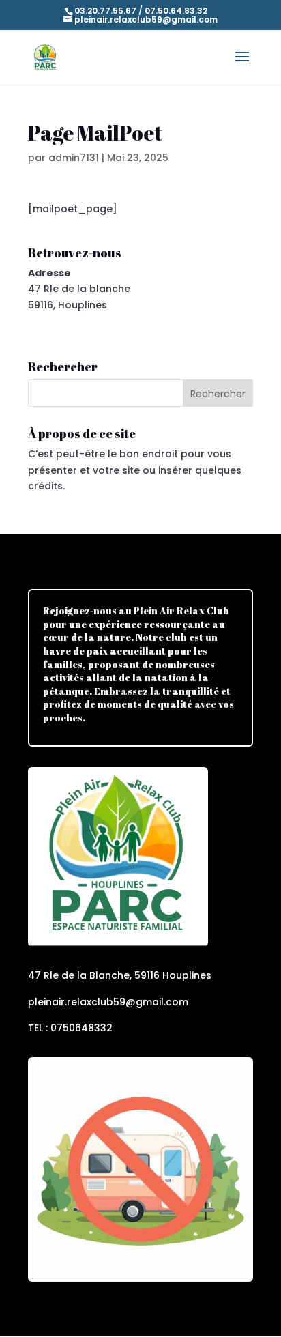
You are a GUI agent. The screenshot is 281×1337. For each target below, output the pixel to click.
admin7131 (73, 157)
